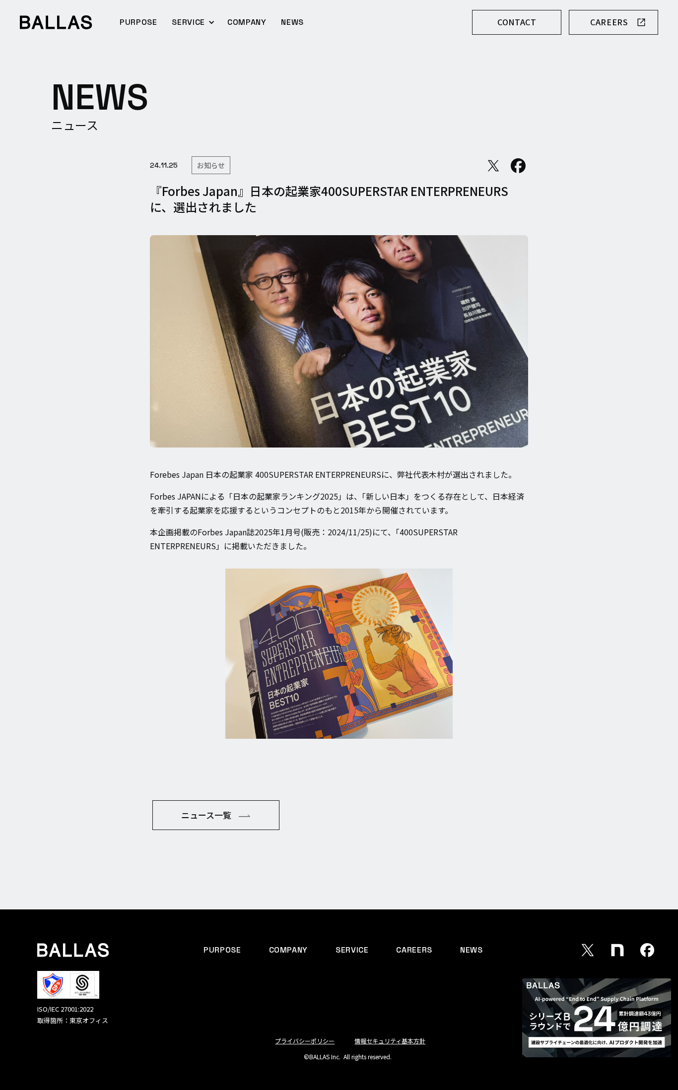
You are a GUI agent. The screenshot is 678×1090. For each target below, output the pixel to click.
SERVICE (352, 950)
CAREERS (414, 950)
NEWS (292, 22)
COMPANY (246, 22)
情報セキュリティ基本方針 (389, 1040)
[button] (193, 22)
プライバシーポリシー (305, 1040)
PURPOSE (138, 22)
